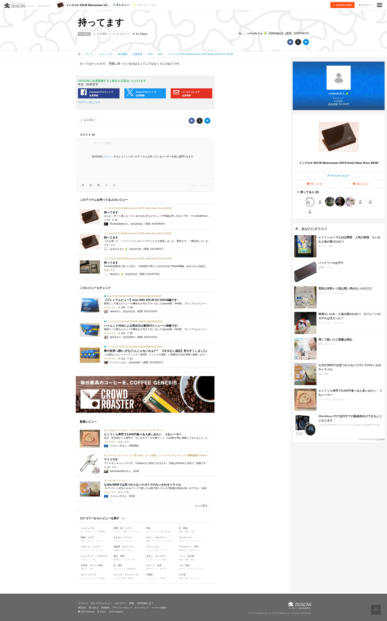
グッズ (98, 541)
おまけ (182, 541)
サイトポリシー (142, 608)
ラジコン (156, 541)
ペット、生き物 (186, 556)
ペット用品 (161, 559)
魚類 (181, 559)
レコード (155, 531)
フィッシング (97, 550)
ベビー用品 (184, 565)
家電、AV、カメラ (122, 528)
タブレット (90, 531)
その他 (182, 574)
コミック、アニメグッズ (125, 574)
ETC (123, 550)
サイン (84, 578)
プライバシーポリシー (122, 608)
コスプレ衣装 (119, 578)
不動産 (149, 574)
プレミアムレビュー (101, 603)
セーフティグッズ (195, 569)
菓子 (133, 559)
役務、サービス (192, 578)
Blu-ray (90, 541)
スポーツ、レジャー (91, 546)
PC (82, 532)
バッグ (163, 550)
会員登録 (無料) (343, 5)
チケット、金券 (154, 565)
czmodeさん (255, 33)
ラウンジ (83, 603)
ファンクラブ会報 (97, 578)
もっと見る (201, 505)
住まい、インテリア (156, 556)
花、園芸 (117, 565)
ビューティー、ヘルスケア (94, 556)
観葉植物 (131, 569)
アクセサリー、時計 (189, 546)
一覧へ (123, 518)
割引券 (163, 569)
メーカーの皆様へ (160, 608)
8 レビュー (122, 4)
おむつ (182, 569)
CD (147, 532)
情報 (181, 578)
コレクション (185, 537)
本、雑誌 (183, 528)
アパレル (150, 550)
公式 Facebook (87, 612)
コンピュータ (87, 528)
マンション (151, 578)
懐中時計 (183, 550)
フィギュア (118, 541)
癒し (95, 559)
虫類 (187, 559)
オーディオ (134, 531)
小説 (192, 531)
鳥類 (192, 559)
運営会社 (82, 608)
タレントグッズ (88, 574)
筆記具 (84, 569)
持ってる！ (317, 183)
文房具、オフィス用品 (92, 565)
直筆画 (130, 578)
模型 (148, 541)
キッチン (117, 531)
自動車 (116, 550)
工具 (129, 550)
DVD (83, 541)
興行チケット (152, 569)
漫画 (181, 531)
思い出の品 (166, 531)
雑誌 (187, 531)
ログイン (108, 156)
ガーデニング (119, 569)
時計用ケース (195, 550)
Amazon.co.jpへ (340, 175)
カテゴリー (121, 603)
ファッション (152, 546)
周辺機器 (101, 531)
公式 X (102, 612)
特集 (131, 603)
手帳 (91, 569)
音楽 (148, 528)
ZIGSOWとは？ (145, 603)
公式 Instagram (115, 612)
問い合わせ (94, 608)
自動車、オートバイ (123, 546)
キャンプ (85, 550)
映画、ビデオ (87, 537)
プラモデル (167, 541)
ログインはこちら (89, 102)
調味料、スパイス (121, 559)
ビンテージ (130, 541)
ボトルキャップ (194, 541)
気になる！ (363, 183)
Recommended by (367, 439)
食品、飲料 (119, 556)
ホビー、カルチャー (156, 537)
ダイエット (86, 559)
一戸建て (162, 578)
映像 (125, 531)
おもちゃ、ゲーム (122, 537)
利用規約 (105, 608)
